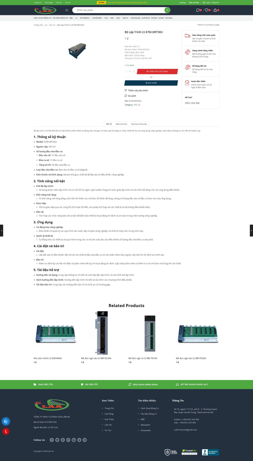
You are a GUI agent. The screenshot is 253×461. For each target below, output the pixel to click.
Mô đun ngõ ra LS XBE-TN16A (142, 358)
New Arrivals (121, 124)
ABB (70, 18)
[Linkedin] (74, 440)
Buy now (152, 83)
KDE (111, 18)
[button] (101, 2)
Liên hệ (59, 2)
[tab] (109, 124)
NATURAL (169, 18)
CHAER (161, 18)
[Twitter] (57, 440)
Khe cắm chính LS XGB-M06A (48, 358)
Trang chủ (37, 2)
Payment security (139, 124)
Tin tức (67, 2)
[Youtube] (79, 440)
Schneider (97, 18)
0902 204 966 (194, 2)
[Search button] (167, 10)
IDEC (118, 18)
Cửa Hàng (49, 2)
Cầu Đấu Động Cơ (60, 18)
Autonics (146, 18)
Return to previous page (208, 24)
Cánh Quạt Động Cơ (42, 18)
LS (76, 18)
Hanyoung (135, 18)
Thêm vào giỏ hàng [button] (52, 334)
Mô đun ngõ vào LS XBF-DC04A (96, 358)
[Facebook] (52, 440)
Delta (125, 18)
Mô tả (109, 124)
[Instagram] (63, 440)
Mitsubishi (84, 18)
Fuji (106, 18)
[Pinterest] (68, 440)
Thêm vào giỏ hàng (158, 71)
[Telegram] (85, 440)
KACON (154, 18)
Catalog (182, 2)
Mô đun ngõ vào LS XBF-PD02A (191, 358)
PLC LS (52, 25)
